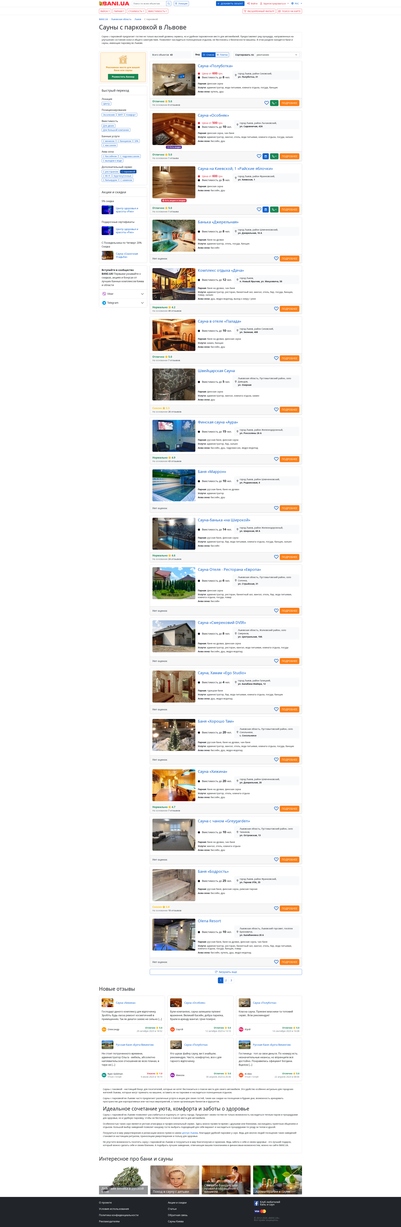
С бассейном (110, 156)
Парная (118, 11)
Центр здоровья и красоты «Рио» (127, 210)
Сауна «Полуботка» (215, 65)
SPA (136, 141)
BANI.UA (103, 19)
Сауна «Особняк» (213, 115)
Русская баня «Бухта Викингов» (135, 1044)
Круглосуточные (122, 175)
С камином (126, 180)
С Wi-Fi (106, 175)
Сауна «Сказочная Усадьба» (127, 255)
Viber (110, 294)
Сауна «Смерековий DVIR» (222, 622)
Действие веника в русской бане (123, 1190)
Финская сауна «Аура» (218, 422)
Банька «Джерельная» (218, 221)
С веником (108, 141)
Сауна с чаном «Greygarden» (224, 820)
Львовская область (121, 19)
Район (104, 11)
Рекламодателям (109, 1221)
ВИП (120, 114)
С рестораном (110, 171)
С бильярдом (110, 180)
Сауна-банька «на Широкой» (224, 519)
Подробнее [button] (289, 103)
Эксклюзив (109, 114)
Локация (182, 3)
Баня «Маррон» (212, 471)
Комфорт (131, 114)
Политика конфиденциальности (118, 1215)
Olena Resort (209, 920)
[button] (230, 3)
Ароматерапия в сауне (273, 1191)
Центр (106, 103)
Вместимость (156, 11)
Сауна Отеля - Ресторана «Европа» (229, 569)
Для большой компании (116, 129)
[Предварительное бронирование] (266, 156)
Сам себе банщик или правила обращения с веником (221, 1188)
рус (297, 3)
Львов (138, 19)
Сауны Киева (176, 1221)
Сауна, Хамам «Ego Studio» (222, 672)
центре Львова (190, 1132)
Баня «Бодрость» (213, 871)
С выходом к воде (112, 160)
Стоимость (135, 11)
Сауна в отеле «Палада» (219, 321)
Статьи (172, 1209)
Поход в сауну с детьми (171, 1191)
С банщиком (124, 141)
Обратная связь (178, 1215)
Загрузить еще (228, 972)
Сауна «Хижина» (212, 771)
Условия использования (114, 1209)
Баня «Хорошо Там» (216, 721)
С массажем (109, 145)
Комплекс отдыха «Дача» (221, 270)
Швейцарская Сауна (216, 370)
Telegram (112, 302)
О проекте (105, 1202)
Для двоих (108, 125)
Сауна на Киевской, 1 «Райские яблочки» (235, 168)
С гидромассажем (129, 156)
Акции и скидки (177, 1202)
